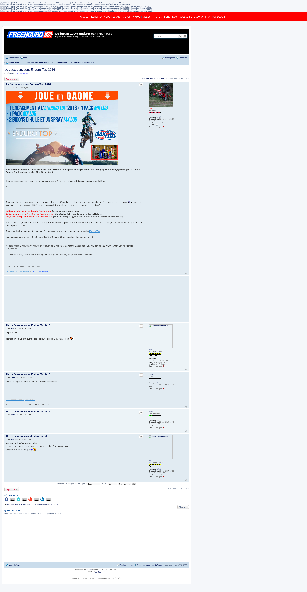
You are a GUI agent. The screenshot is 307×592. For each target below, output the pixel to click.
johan (151, 411)
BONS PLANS (171, 17)
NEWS (107, 17)
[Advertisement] (75, 299)
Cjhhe (151, 374)
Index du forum (14, 565)
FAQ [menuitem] (25, 58)
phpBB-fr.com (101, 571)
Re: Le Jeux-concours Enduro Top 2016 (28, 325)
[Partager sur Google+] (30, 499)
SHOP (208, 17)
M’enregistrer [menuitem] (170, 58)
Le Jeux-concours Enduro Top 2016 (29, 69)
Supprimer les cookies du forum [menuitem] (149, 565)
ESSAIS (116, 17)
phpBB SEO (96, 573)
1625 (159, 117)
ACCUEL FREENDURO (91, 17)
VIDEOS (147, 17)
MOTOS (126, 17)
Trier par (104, 484)
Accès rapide (14, 58)
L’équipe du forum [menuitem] (126, 565)
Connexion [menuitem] (183, 58)
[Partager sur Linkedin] (42, 499)
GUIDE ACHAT (220, 17)
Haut (186, 273)
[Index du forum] (30, 41)
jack (150, 108)
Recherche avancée (185, 36)
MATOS (136, 17)
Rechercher (180, 36)
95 (158, 420)
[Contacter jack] (157, 125)
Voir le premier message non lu (154, 78)
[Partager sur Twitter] (18, 499)
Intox (150, 350)
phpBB (89, 569)
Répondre (10, 79)
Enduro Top (94, 231)
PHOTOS (157, 17)
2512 (159, 358)
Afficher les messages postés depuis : (72, 484)
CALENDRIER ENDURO (191, 17)
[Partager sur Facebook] (6, 499)
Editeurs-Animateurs (23, 73)
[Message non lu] (7, 88)
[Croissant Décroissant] (124, 484)
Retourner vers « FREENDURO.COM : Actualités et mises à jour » (32, 505)
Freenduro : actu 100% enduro (18, 271)
